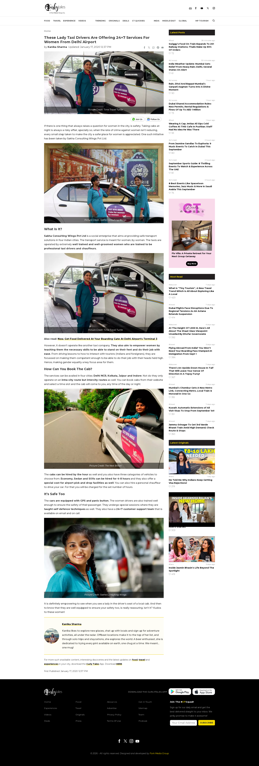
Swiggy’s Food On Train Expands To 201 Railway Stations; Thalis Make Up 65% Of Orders (191, 47)
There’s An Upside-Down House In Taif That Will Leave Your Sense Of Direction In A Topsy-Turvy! (191, 371)
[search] (212, 20)
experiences (51, 664)
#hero (171, 476)
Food (47, 21)
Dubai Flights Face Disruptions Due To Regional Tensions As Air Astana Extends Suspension (191, 311)
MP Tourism (201, 21)
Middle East (169, 21)
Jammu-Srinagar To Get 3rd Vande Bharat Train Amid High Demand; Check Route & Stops (191, 427)
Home (47, 31)
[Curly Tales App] (180, 692)
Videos (82, 21)
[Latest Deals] (192, 217)
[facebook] (144, 47)
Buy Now (192, 264)
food (135, 659)
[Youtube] (202, 8)
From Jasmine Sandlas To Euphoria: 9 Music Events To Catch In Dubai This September (190, 146)
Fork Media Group (159, 753)
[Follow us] (154, 119)
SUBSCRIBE (206, 722)
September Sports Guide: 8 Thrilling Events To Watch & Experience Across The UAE (190, 166)
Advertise (112, 708)
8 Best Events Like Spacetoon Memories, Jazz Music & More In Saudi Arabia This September (190, 186)
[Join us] (138, 119)
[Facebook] (196, 8)
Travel (57, 21)
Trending (100, 21)
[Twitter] (208, 8)
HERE (119, 664)
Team (141, 714)
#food (171, 40)
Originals (114, 21)
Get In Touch (145, 702)
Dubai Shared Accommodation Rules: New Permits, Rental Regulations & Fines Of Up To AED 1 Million (190, 106)
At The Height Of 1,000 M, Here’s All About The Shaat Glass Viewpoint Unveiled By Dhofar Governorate (189, 331)
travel (142, 659)
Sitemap (142, 708)
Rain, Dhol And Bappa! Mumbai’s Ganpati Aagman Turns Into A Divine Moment (189, 86)
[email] (162, 47)
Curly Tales (92, 664)
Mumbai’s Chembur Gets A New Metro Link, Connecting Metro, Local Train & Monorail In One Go (190, 390)
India (156, 21)
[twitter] (149, 47)
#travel (172, 304)
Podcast (142, 721)
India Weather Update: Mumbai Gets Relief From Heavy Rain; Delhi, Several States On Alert (190, 66)
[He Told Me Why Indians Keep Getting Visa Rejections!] (192, 461)
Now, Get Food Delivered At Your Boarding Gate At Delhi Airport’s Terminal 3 (107, 338)
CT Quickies (138, 21)
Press (78, 721)
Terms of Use (114, 721)
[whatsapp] (153, 47)
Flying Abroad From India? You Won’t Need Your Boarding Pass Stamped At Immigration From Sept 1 (190, 351)
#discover (173, 285)
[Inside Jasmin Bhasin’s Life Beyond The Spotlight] (192, 549)
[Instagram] (214, 8)
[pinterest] (158, 47)
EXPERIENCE (69, 21)
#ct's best (173, 140)
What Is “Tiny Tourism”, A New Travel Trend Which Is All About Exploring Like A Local (191, 291)
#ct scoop (173, 60)
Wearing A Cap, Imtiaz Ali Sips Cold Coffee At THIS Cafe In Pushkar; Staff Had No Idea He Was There (190, 126)
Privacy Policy (114, 714)
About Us (112, 702)
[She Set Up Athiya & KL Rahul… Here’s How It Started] (192, 505)
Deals (126, 21)
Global (183, 21)
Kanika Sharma (57, 47)
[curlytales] (53, 695)
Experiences (50, 708)
